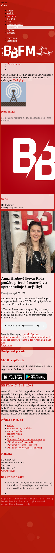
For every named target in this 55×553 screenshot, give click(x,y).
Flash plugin (19, 80)
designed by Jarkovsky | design (16, 504)
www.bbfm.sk (8, 470)
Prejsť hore (6, 345)
